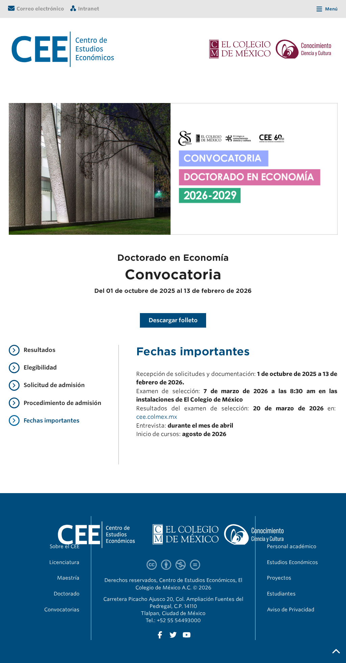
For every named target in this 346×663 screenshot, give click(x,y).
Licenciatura (64, 562)
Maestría (68, 578)
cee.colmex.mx (156, 416)
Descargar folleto (173, 320)
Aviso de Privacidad (290, 610)
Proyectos (279, 578)
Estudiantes (281, 594)
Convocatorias (61, 610)
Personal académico (291, 546)
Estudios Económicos (292, 562)
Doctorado (66, 594)
